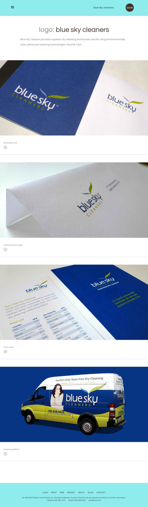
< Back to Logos (5, 147)
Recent (71, 493)
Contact (101, 493)
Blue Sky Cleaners (103, 7)
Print (54, 493)
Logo (45, 493)
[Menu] (12, 7)
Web (62, 493)
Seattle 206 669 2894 (77, 500)
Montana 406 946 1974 (56, 500)
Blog (90, 493)
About (81, 493)
